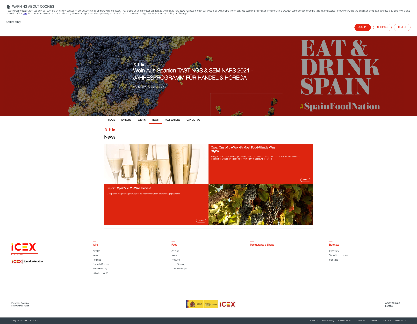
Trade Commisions (338, 256)
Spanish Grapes (100, 264)
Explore (126, 120)
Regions (97, 260)
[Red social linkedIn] (113, 130)
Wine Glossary (100, 269)
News (155, 120)
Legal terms (360, 321)
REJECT (402, 27)
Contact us (193, 120)
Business (334, 245)
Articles (96, 251)
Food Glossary (179, 264)
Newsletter (374, 321)
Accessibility (400, 321)
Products (176, 260)
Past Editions (172, 120)
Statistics (333, 260)
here (25, 14)
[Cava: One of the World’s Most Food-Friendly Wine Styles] (156, 184)
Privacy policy (328, 321)
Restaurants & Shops (262, 245)
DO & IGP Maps (100, 273)
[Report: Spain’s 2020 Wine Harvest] (260, 224)
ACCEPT (363, 27)
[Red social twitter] (106, 130)
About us (314, 321)
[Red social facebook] (109, 130)
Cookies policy (13, 22)
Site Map (387, 321)
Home (111, 120)
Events (142, 120)
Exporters (334, 251)
